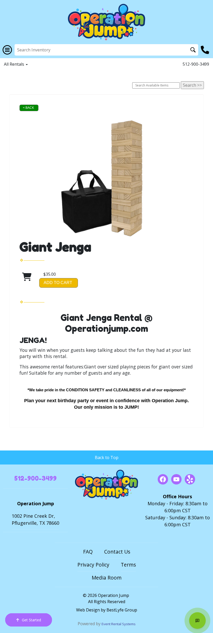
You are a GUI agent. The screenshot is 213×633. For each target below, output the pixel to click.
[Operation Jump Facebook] (163, 479)
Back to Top (106, 457)
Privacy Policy (93, 564)
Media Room (107, 577)
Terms (128, 564)
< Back (28, 108)
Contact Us (117, 551)
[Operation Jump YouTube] (176, 479)
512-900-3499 (196, 64)
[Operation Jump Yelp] (190, 479)
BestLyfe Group (121, 610)
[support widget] (197, 620)
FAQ (88, 551)
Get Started (31, 619)
